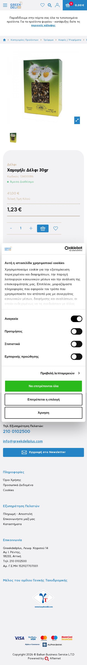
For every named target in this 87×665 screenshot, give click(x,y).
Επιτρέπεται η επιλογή (44, 399)
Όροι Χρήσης (12, 480)
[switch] (76, 331)
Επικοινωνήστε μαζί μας (19, 519)
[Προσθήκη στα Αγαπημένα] (55, 228)
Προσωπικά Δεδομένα (18, 485)
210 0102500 (16, 431)
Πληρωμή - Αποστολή (17, 514)
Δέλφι (11, 164)
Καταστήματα (12, 524)
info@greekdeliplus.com (23, 441)
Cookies (8, 490)
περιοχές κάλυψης (43, 25)
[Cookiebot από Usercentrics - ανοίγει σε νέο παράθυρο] (64, 248)
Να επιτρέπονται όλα (43, 386)
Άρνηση (43, 412)
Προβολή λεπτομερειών (57, 373)
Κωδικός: (13, 176)
